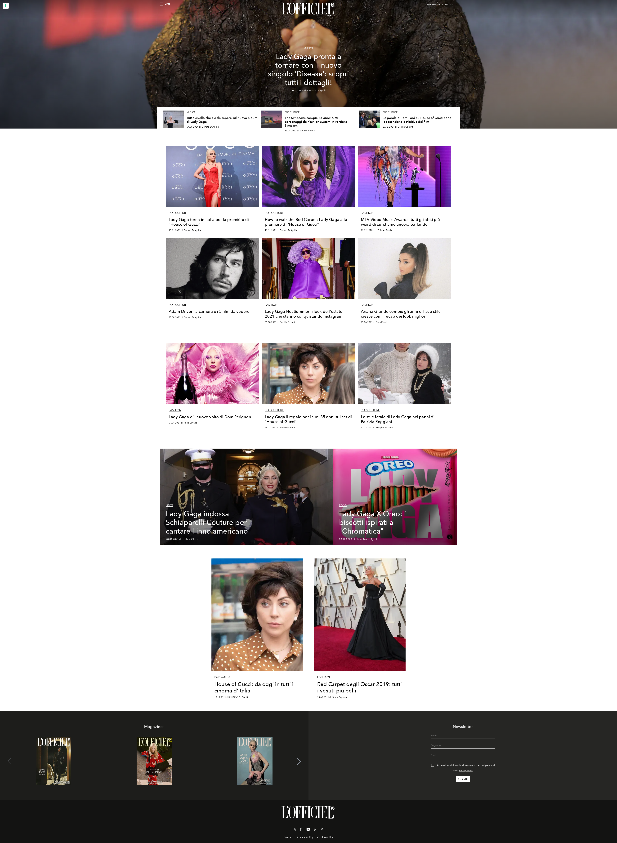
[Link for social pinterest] (315, 829)
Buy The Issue (435, 4)
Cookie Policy (325, 837)
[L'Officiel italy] (308, 9)
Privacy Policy (466, 770)
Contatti (288, 837)
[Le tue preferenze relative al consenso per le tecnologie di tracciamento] (6, 6)
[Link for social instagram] (308, 829)
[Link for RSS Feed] (322, 829)
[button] (299, 761)
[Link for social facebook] (301, 829)
